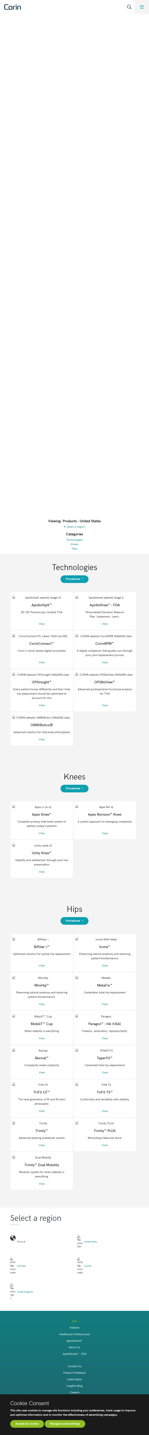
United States (90, 1241)
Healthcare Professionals (74, 1334)
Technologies (74, 540)
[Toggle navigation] (141, 7)
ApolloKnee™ (74, 1341)
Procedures (73, 579)
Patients (75, 1328)
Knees (74, 544)
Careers (74, 1392)
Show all (21, 1241)
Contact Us (75, 1366)
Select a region (76, 527)
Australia (21, 1265)
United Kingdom (25, 1291)
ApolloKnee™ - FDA (75, 1354)
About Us (74, 1347)
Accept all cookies (27, 1424)
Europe (87, 1265)
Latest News (74, 1379)
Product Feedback (74, 1373)
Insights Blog (75, 1386)
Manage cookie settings (65, 1424)
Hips (74, 548)
